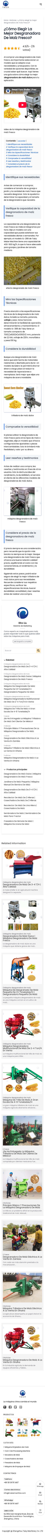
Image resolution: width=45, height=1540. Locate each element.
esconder (21, 141)
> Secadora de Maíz (11, 1455)
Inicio (6, 20)
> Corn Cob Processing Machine (16, 1451)
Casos (7, 716)
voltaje (7, 320)
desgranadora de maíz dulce (18, 77)
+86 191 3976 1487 (11, 1482)
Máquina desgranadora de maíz (17, 664)
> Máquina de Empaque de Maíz (16, 1466)
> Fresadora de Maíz (11, 1462)
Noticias (8, 726)
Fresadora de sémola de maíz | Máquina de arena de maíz (18, 822)
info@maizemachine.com (15, 1493)
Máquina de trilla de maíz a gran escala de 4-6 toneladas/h (19, 710)
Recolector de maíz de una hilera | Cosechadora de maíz (20, 807)
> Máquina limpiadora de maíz (16, 1447)
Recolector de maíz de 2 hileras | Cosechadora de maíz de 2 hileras (20, 799)
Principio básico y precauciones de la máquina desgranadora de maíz (21, 730)
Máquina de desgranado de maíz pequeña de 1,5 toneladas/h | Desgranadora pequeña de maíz (19, 689)
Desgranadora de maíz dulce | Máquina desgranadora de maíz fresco (22, 678)
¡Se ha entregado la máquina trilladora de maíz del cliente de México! (22, 720)
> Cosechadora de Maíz (13, 1459)
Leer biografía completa (22, 641)
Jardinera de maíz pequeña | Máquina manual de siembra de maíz (21, 783)
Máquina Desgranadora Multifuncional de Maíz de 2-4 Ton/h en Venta (21, 700)
